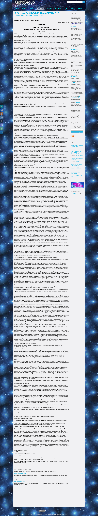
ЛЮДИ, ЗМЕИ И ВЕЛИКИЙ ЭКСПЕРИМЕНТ (36, 13)
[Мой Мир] (1, 132)
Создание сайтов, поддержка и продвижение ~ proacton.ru (55, 514)
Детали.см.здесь (74, 64)
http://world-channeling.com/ (19, 481)
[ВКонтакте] (1, 110)
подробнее (73, 107)
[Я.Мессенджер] (1, 106)
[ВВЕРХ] (82, 509)
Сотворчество (17, 15)
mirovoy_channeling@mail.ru (20, 473)
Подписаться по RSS (78, 136)
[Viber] (1, 125)
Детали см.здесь (74, 30)
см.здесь (73, 82)
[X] (1, 121)
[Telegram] (1, 117)
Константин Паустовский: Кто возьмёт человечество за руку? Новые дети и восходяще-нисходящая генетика (77, 145)
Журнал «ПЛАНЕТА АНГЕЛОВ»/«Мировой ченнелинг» (32, 15)
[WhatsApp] (1, 128)
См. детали (73, 26)
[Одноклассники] (1, 113)
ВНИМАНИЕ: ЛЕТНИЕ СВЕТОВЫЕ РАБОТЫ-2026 (76, 172)
